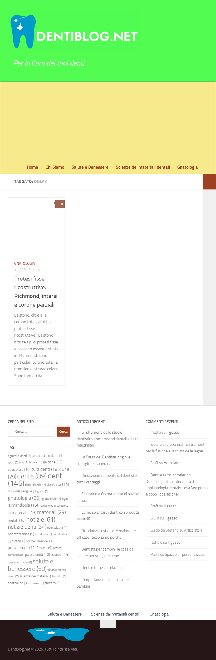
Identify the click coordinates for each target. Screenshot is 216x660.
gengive (28, 491)
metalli (17, 520)
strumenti (36, 583)
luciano (156, 444)
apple (13, 462)
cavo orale (19, 469)
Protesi (44, 548)
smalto (60, 576)
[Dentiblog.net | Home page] (74, 30)
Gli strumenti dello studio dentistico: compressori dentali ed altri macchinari (108, 439)
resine (60, 554)
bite (23, 462)
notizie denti (27, 527)
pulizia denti (37, 554)
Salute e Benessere (90, 167)
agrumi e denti (19, 456)
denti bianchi (35, 485)
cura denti (44, 469)
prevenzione (22, 547)
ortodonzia (43, 534)
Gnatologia (187, 167)
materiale (24, 512)
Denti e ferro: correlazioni (101, 567)
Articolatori (172, 463)
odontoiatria (57, 527)
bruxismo (38, 462)
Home (32, 167)
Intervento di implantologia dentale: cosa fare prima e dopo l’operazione (177, 488)
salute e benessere (30, 564)
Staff (154, 463)
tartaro (53, 583)
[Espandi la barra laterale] (209, 181)
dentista (58, 484)
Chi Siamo (55, 167)
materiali (51, 512)
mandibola (25, 505)
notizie (40, 519)
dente (32, 476)
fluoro (14, 491)
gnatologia (24, 498)
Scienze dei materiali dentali (143, 167)
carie (55, 461)
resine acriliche (20, 562)
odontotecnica (21, 534)
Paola (154, 554)
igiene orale (51, 499)
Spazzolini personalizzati (185, 554)
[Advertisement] (108, 121)
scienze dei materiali (36, 576)
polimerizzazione (39, 541)
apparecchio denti (47, 455)
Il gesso (172, 432)
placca (18, 541)
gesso (42, 491)
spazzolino (17, 583)
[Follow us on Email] (204, 634)
